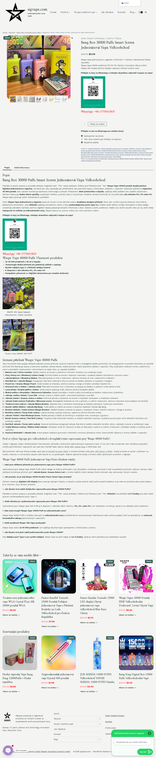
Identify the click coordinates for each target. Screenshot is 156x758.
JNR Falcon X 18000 (103, 451)
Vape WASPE (117, 156)
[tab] (7, 167)
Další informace (22, 167)
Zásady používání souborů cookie (55, 751)
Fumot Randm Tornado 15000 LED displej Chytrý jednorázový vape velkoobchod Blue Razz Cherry (97, 606)
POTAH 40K (103, 158)
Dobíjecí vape (85, 154)
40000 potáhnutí (94, 148)
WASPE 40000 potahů (126, 158)
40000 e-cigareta (135, 148)
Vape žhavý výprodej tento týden (101, 38)
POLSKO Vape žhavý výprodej (114, 152)
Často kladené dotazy (114, 716)
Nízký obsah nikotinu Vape (137, 150)
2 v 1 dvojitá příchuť (92, 158)
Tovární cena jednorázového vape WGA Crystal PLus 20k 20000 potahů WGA (18, 602)
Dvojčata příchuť (113, 158)
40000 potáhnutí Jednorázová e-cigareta (114, 148)
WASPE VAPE (139, 158)
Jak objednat (107, 12)
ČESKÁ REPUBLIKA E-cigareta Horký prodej (139, 152)
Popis (7, 167)
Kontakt (122, 12)
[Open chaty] (8, 750)
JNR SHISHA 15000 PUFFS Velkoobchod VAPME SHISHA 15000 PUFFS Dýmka (97, 678)
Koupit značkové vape (63, 724)
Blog (56, 739)
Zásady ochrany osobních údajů (26, 751)
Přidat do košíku (97, 124)
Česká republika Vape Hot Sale (91, 150)
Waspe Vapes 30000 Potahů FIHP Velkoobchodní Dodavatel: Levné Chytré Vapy (136, 602)
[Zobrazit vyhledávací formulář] (146, 12)
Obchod (57, 719)
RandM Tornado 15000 (58, 451)
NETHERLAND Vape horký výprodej (92, 152)
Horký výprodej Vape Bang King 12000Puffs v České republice (18, 678)
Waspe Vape (80, 447)
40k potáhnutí (146, 148)
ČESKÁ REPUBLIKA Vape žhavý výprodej (115, 150)
